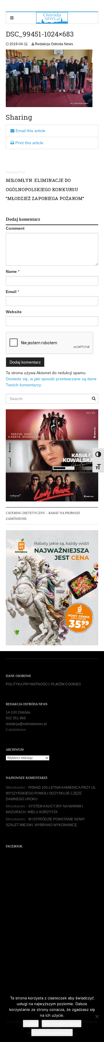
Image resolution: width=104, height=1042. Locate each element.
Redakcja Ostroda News (54, 44)
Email (11, 291)
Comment (15, 228)
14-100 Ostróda (18, 712)
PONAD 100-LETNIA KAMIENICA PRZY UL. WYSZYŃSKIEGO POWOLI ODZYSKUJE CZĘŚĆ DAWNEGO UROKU (51, 793)
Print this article (28, 142)
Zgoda (30, 1023)
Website (14, 311)
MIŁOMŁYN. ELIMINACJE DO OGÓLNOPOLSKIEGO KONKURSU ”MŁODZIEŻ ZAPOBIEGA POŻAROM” (45, 189)
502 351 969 (16, 718)
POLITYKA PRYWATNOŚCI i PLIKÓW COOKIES (43, 684)
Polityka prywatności (52, 1032)
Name (11, 271)
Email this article (29, 130)
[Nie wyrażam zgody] (97, 1016)
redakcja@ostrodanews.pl (26, 724)
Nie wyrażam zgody (61, 1023)
